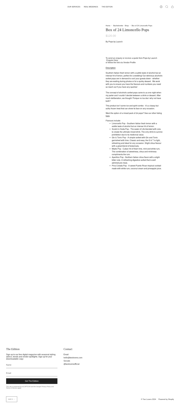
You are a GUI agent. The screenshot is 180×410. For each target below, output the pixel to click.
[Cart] (172, 6)
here (108, 115)
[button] (74, 6)
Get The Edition (32, 381)
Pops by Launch (115, 42)
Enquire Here (112, 60)
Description (111, 68)
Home (108, 26)
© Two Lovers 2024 (148, 399)
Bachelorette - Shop (121, 26)
